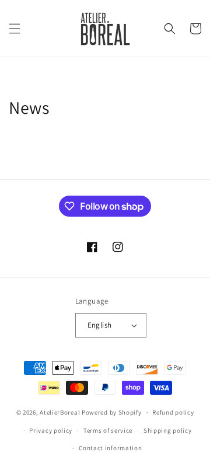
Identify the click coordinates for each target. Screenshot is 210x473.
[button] (14, 28)
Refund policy (173, 412)
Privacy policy (50, 430)
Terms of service (107, 430)
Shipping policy (168, 430)
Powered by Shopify (112, 412)
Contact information (110, 448)
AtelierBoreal (60, 412)
